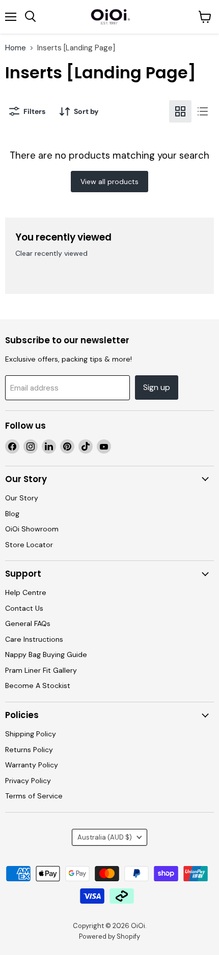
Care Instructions (34, 639)
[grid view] (180, 111)
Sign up (156, 387)
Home (15, 48)
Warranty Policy (31, 764)
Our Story (21, 497)
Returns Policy (29, 749)
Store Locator (29, 544)
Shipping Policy (30, 733)
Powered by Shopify (109, 936)
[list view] (202, 111)
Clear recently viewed (51, 253)
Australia (104, 837)
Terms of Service (34, 795)
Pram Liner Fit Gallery (41, 670)
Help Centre (25, 592)
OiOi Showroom (32, 528)
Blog (12, 513)
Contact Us (24, 608)
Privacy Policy (28, 780)
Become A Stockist (37, 685)
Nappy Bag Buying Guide (46, 654)
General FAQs (27, 623)
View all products (109, 181)
